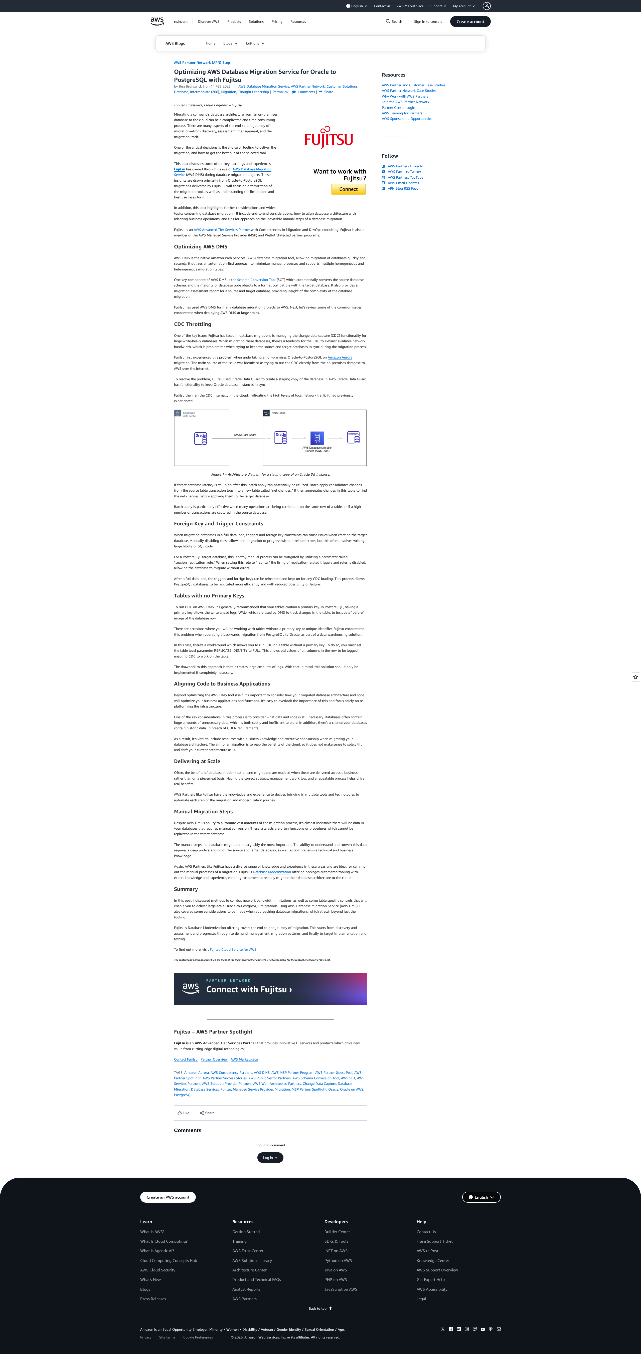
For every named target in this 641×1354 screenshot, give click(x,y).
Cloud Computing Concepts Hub (168, 1260)
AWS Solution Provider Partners (226, 1083)
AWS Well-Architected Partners (277, 1083)
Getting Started (246, 1231)
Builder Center (337, 1231)
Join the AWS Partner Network (405, 102)
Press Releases (153, 1298)
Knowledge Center (433, 1260)
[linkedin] (459, 1329)
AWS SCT (348, 1078)
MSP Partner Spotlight (309, 1089)
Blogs (145, 1289)
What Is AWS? (152, 1231)
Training (239, 1241)
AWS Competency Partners (231, 1072)
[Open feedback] (635, 677)
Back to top (318, 1308)
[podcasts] (491, 1329)
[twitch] (475, 1329)
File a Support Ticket (435, 1241)
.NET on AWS (336, 1250)
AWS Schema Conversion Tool (315, 1078)
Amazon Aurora (340, 357)
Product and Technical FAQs (256, 1279)
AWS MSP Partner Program (292, 1072)
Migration (282, 1089)
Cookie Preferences (198, 1337)
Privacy (145, 1337)
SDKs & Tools (336, 1241)
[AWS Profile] (487, 6)
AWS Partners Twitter (403, 171)
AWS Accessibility (432, 1289)
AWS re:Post (427, 1250)
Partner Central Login (398, 107)
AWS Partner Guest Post (334, 1072)
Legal (421, 1298)
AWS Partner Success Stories (225, 1078)
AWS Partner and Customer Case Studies (413, 85)
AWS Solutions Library (252, 1260)
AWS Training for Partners (402, 113)
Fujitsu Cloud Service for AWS (233, 949)
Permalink (280, 92)
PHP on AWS (336, 1279)
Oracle (333, 1089)
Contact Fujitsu (186, 1059)
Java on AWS (336, 1269)
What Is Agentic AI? (157, 1250)
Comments (306, 92)
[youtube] (483, 1329)
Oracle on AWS (351, 1089)
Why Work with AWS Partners (405, 96)
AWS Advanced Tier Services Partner (222, 229)
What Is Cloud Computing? (164, 1241)
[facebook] (451, 1329)
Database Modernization (272, 872)
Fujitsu (179, 169)
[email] (499, 1329)
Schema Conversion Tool (256, 279)
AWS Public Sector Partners (269, 1078)
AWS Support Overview (437, 1269)
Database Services (205, 1089)
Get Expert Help (431, 1279)
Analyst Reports (246, 1289)
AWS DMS (262, 1072)
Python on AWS (338, 1260)
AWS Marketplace (244, 1059)
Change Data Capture (319, 1083)
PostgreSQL (183, 1095)
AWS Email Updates (402, 183)
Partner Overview (214, 1059)
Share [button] (328, 92)
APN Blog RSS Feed (402, 188)
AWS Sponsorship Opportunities (407, 118)
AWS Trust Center (247, 1250)
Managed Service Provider (253, 1089)
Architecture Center (249, 1269)
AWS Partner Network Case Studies (409, 90)
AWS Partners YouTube (404, 177)
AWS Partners (244, 1298)
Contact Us (426, 1231)
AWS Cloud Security (157, 1269)
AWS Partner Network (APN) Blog (202, 62)
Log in (268, 1158)
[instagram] (467, 1329)
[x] (443, 1329)
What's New (150, 1279)
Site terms (167, 1337)
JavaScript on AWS (341, 1289)
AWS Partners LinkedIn (404, 166)
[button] (208, 21)
